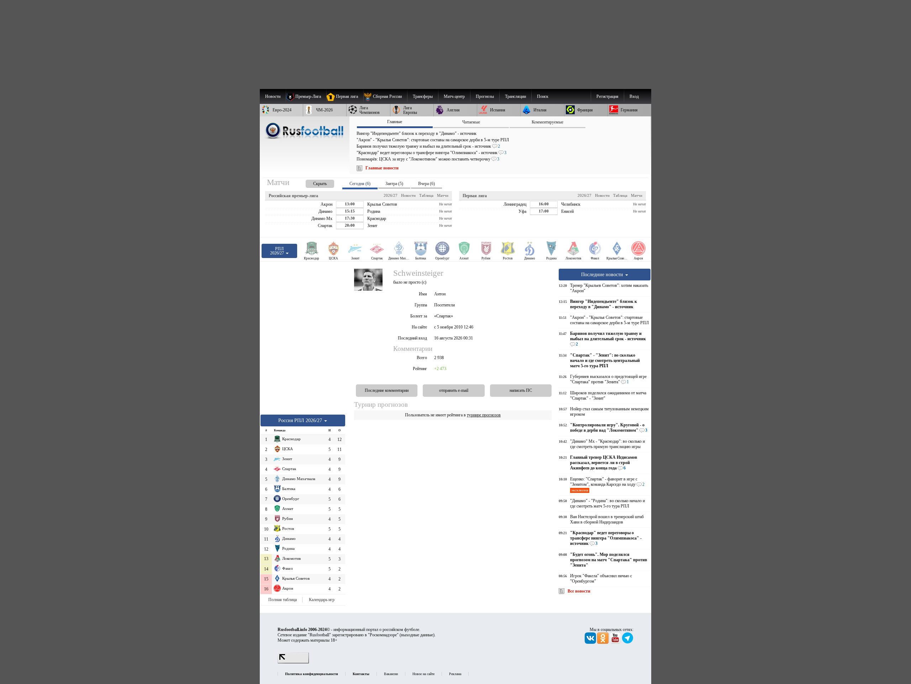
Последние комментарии (387, 390)
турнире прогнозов (484, 414)
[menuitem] (385, 96)
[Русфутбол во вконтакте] (591, 642)
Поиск (542, 96)
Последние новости (603, 274)
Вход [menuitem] (634, 96)
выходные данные (417, 634)
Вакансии (391, 674)
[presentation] (312, 182)
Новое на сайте (423, 674)
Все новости (579, 591)
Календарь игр (322, 599)
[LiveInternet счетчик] (293, 661)
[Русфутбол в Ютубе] (616, 642)
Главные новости (382, 167)
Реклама (455, 674)
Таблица (426, 195)
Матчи (442, 195)
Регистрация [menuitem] (607, 96)
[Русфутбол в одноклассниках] (603, 642)
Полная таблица (282, 599)
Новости (408, 195)
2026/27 (390, 195)
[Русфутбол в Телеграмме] (627, 642)
